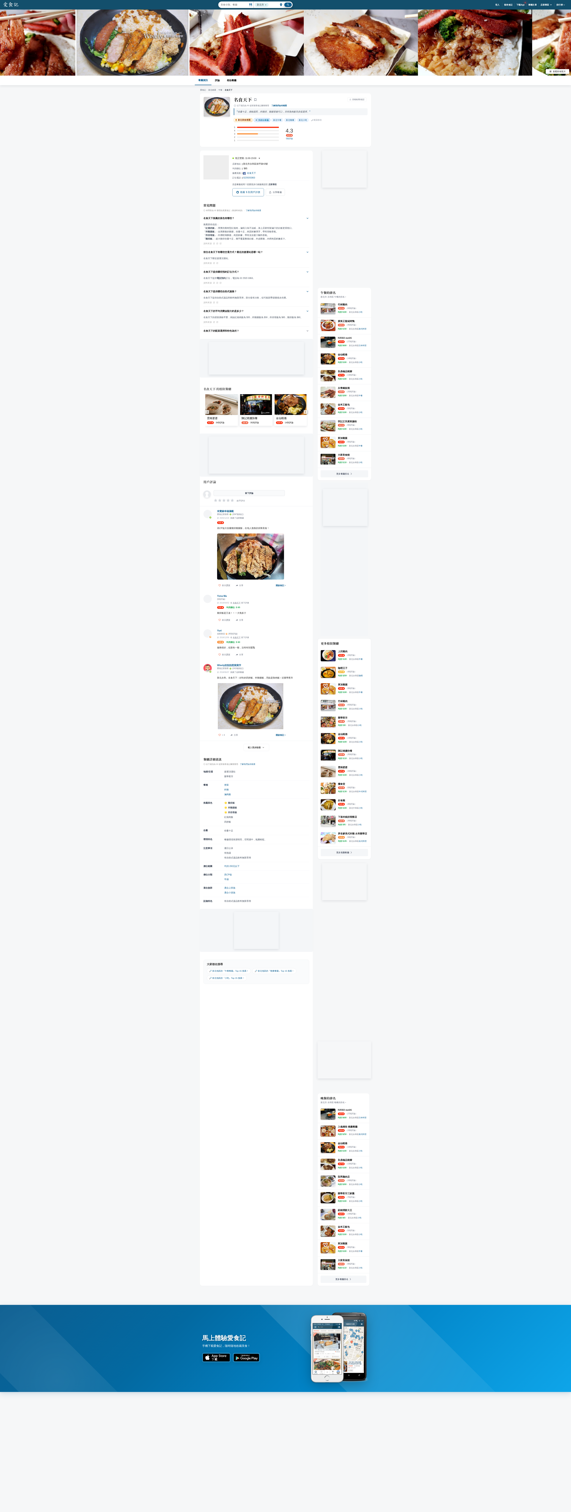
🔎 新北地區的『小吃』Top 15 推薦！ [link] (226, 978)
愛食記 (203, 90)
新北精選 (212, 90)
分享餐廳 (277, 192)
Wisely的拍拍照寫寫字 (229, 665)
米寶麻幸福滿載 (225, 511)
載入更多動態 (254, 747)
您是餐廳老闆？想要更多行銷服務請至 (254, 184)
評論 (217, 80)
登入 (497, 5)
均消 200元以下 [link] (232, 866)
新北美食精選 (244, 120)
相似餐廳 (231, 80)
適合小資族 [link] (229, 892)
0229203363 (249, 177)
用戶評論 (209, 482)
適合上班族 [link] (229, 888)
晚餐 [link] (290, 120)
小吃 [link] (303, 120)
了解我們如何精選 (279, 105)
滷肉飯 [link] (227, 794)
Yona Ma (222, 596)
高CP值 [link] (228, 874)
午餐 (220, 90)
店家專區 (545, 5)
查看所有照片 (559, 71)
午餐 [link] (277, 120)
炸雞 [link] (226, 789)
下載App (520, 5)
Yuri (219, 630)
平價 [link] (226, 879)
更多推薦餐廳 (342, 852)
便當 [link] (226, 785)
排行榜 (559, 5)
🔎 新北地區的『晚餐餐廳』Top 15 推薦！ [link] (274, 971)
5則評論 (289, 139)
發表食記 (508, 5)
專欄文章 (532, 5)
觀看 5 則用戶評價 (250, 192)
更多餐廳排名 (342, 474)
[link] (356, 312)
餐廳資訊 (203, 80)
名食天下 (243, 99)
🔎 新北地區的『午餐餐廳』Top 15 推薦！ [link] (228, 971)
